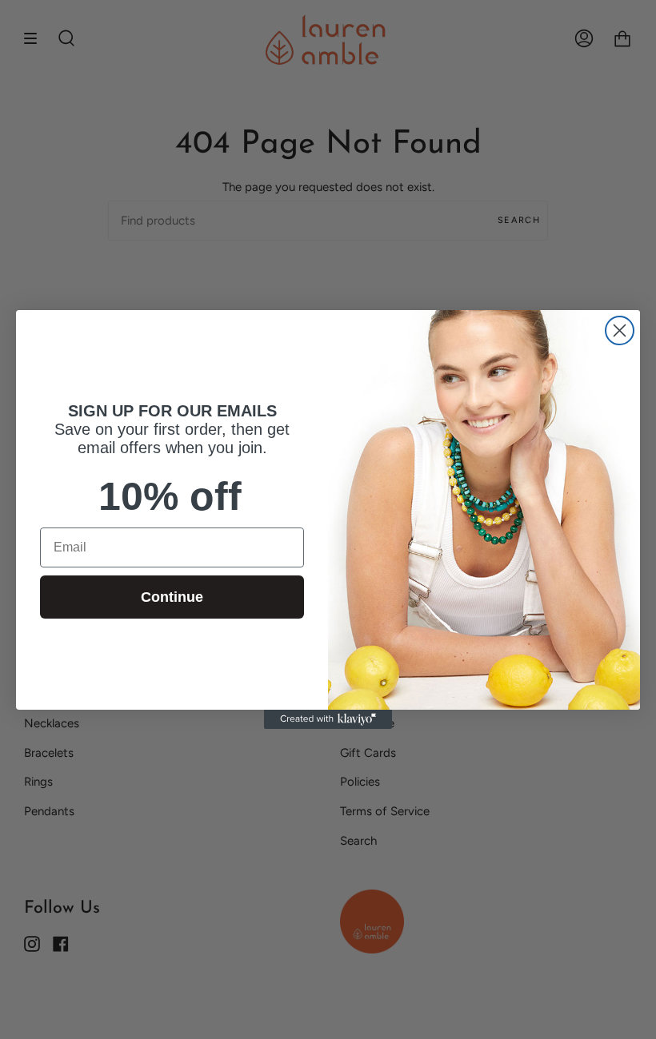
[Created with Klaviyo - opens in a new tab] (328, 719)
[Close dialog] (620, 330)
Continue (172, 597)
